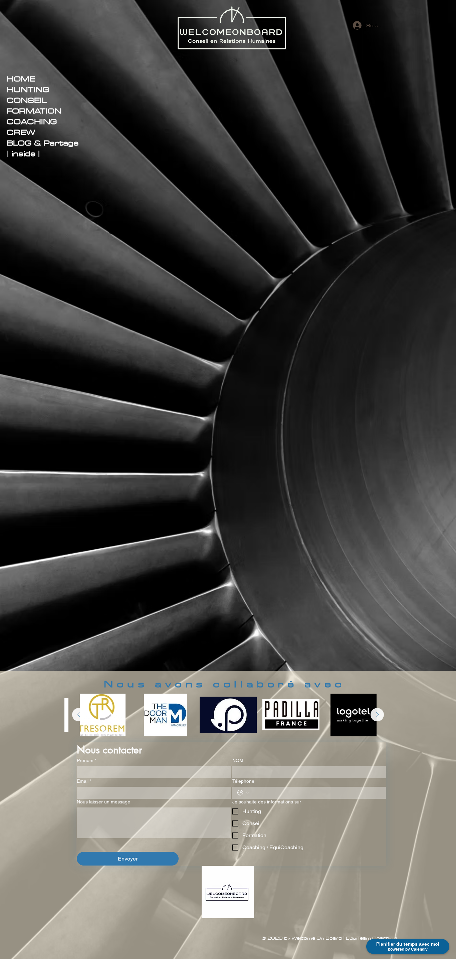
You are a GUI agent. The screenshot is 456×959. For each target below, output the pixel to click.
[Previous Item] (78, 714)
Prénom (86, 760)
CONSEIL (27, 100)
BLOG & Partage (42, 143)
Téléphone (243, 781)
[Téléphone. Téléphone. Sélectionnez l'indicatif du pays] (243, 793)
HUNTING (28, 89)
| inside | (23, 153)
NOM (237, 760)
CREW (21, 132)
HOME (21, 78)
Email (84, 781)
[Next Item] (377, 714)
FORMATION (34, 110)
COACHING (32, 121)
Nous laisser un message (103, 801)
